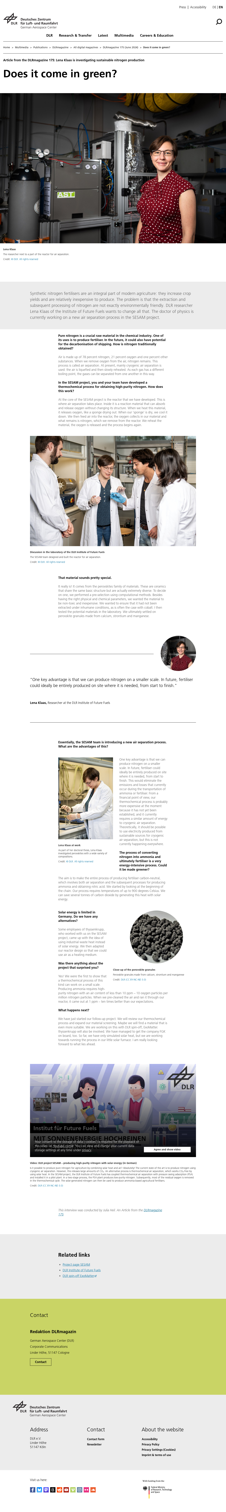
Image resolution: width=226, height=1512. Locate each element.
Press (182, 7)
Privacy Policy (150, 1444)
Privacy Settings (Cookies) (159, 1449)
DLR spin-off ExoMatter (78, 1276)
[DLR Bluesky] (39, 1491)
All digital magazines (85, 47)
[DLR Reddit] (59, 1491)
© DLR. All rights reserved (24, 259)
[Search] (219, 21)
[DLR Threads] (52, 1491)
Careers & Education (156, 35)
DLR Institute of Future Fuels (82, 1270)
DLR (49, 35)
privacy (86, 1150)
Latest (103, 35)
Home (6, 47)
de (214, 7)
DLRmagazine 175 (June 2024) (120, 47)
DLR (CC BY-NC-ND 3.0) (133, 979)
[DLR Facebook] (32, 1491)
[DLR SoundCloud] (93, 1491)
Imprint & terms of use (156, 1455)
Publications (40, 47)
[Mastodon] (46, 1491)
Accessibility (198, 7)
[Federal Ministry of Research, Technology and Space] (162, 1502)
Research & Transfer (75, 35)
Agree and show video (167, 1149)
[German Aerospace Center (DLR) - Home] (32, 21)
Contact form (95, 1439)
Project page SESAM (76, 1265)
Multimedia (124, 35)
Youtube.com (62, 1146)
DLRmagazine (60, 47)
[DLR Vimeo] (73, 1491)
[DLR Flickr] (86, 1491)
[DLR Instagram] (79, 1491)
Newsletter (94, 1444)
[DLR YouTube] (66, 1491)
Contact (40, 1362)
